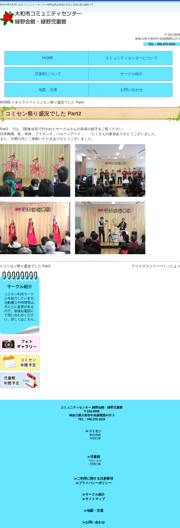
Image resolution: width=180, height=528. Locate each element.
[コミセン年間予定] (20, 371)
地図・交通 (47, 90)
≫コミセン (93, 431)
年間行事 (95, 438)
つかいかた (95, 460)
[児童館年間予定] (20, 389)
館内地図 (95, 434)
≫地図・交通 (93, 510)
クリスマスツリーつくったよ (154, 266)
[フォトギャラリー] (20, 353)
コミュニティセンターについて (131, 58)
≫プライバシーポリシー (93, 483)
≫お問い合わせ (93, 522)
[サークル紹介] (19, 335)
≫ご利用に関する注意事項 (93, 478)
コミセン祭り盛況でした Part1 (27, 266)
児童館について (48, 74)
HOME (47, 58)
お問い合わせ (131, 90)
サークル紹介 (131, 74)
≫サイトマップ (93, 499)
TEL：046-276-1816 (161, 44)
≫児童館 (93, 456)
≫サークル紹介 (93, 494)
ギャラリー (23, 102)
